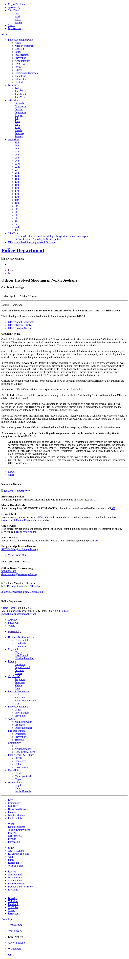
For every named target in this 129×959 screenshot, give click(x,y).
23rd (17, 163)
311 (17, 531)
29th (17, 145)
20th (17, 172)
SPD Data (20, 63)
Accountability (22, 60)
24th (17, 160)
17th (17, 181)
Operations (20, 733)
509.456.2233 (47, 517)
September (20, 112)
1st (16, 230)
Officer (18, 66)
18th (17, 178)
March (18, 130)
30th (17, 142)
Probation (20, 724)
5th (16, 218)
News (18, 42)
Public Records (23, 791)
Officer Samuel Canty (19, 325)
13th (17, 193)
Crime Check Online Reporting (18, 520)
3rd (16, 224)
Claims (18, 788)
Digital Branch (22, 667)
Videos (18, 685)
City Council (21, 655)
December (20, 103)
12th (17, 196)
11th (17, 199)
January (19, 136)
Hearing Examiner (24, 658)
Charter (19, 773)
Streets (18, 758)
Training (19, 739)
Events (18, 673)
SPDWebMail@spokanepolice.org (19, 549)
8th (16, 209)
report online (29, 531)
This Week (20, 91)
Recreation (20, 697)
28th (17, 148)
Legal (18, 785)
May (17, 124)
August (19, 115)
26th (17, 154)
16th (17, 184)
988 (113, 508)
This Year (20, 97)
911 (96, 499)
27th (17, 151)
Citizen (18, 69)
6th (16, 215)
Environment (22, 767)
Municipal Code (23, 776)
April (17, 127)
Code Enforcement (25, 751)
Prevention (20, 57)
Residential (21, 643)
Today (18, 88)
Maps (18, 779)
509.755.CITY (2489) (59, 610)
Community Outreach (26, 73)
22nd (17, 166)
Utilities (19, 764)
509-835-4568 (8, 571)
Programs (20, 679)
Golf (17, 703)
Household (20, 761)
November (20, 106)
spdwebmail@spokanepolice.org (18, 613)
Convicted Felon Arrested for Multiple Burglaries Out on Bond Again (52, 236)
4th (16, 221)
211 (96, 540)
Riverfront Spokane (25, 700)
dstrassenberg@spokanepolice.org (19, 574)
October (19, 109)
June (17, 121)
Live (17, 688)
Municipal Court (23, 721)
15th (17, 187)
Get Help (20, 48)
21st (17, 169)
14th (17, 190)
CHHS (18, 745)
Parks (18, 694)
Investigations (22, 54)
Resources (20, 646)
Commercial (21, 640)
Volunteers (20, 76)
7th (16, 212)
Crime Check (8, 607)
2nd (17, 227)
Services (19, 670)
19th (17, 175)
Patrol (18, 51)
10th (17, 202)
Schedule (20, 682)
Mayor (18, 652)
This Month (21, 94)
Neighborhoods (23, 748)
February (19, 133)
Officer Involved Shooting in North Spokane (38, 239)
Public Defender (23, 727)
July (17, 118)
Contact (19, 82)
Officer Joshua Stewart (20, 328)
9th (16, 205)
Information (21, 79)
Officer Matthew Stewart (21, 322)
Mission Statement (24, 45)
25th (17, 157)
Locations (20, 664)
